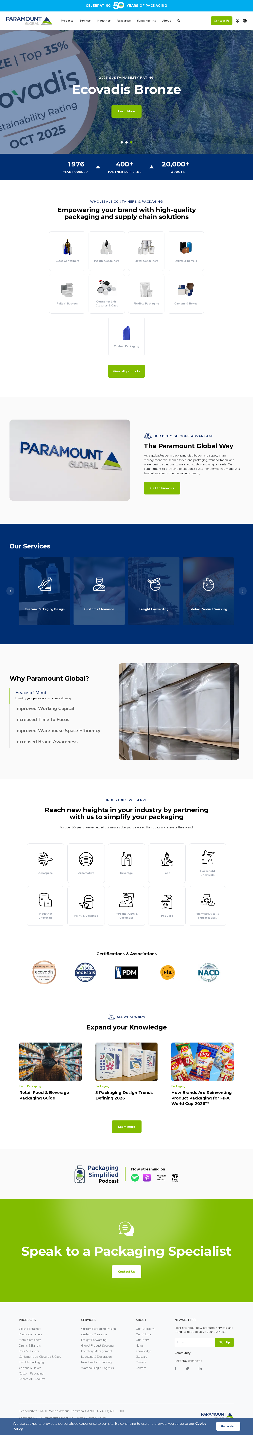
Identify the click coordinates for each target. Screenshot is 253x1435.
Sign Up (224, 1342)
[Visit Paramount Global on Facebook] (180, 1371)
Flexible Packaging (31, 1362)
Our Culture (143, 1334)
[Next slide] (243, 591)
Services (85, 21)
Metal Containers (30, 1340)
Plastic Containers (30, 1334)
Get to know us (162, 488)
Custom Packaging (31, 1373)
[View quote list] (238, 21)
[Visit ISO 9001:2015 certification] (85, 972)
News (139, 1346)
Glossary (141, 1357)
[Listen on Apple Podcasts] (147, 1178)
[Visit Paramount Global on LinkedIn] (205, 1371)
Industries (103, 21)
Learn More (126, 111)
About (166, 21)
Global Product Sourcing (97, 1346)
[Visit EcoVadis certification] (44, 972)
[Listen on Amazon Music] (161, 1178)
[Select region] (245, 21)
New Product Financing (96, 1362)
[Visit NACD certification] (209, 972)
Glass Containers (30, 1329)
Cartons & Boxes (30, 1368)
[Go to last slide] (10, 591)
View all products (126, 371)
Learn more (126, 1127)
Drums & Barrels (30, 1346)
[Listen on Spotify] (135, 1178)
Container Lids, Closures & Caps (40, 1357)
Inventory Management (96, 1351)
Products (67, 21)
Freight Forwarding (94, 1340)
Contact (141, 1368)
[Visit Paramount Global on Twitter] (192, 1371)
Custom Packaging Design (98, 1329)
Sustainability (146, 21)
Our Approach (145, 1329)
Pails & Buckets (29, 1351)
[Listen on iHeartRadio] (175, 1178)
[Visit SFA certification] (168, 972)
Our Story (142, 1340)
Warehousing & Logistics (97, 1368)
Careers (141, 1362)
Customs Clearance (94, 1334)
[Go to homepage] (29, 21)
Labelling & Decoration (96, 1357)
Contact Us (221, 21)
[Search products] (178, 21)
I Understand (228, 1426)
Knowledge (143, 1351)
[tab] (122, 142)
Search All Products (32, 1379)
